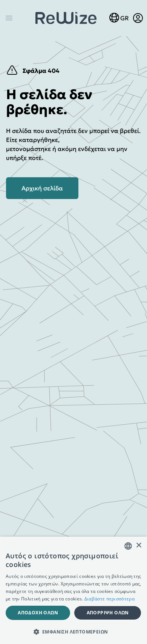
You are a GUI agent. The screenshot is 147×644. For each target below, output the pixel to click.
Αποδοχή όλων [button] (38, 612)
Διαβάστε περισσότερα (109, 599)
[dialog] (73, 590)
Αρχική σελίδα (42, 188)
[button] (73, 631)
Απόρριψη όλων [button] (108, 612)
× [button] (138, 545)
